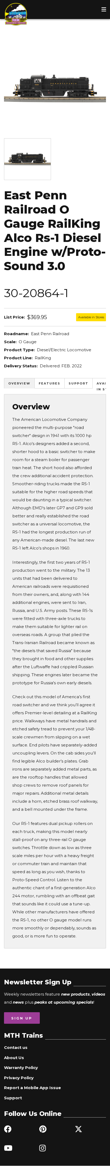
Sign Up (21, 1018)
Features (49, 383)
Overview (19, 383)
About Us (14, 1057)
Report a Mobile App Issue (32, 1087)
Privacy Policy (19, 1077)
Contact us (16, 1047)
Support (78, 383)
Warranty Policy (21, 1067)
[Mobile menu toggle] (103, 9)
